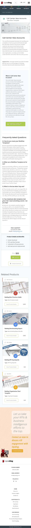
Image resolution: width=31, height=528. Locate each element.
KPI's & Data (15, 501)
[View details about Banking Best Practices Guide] (16, 287)
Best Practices (15, 508)
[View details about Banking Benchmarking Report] (16, 319)
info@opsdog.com (17, 231)
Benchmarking (15, 514)
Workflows (15, 506)
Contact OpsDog (17, 450)
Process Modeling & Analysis (15, 518)
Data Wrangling (15, 521)
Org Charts (15, 504)
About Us (15, 491)
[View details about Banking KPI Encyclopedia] (16, 350)
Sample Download (16, 263)
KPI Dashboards (15, 516)
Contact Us (15, 495)
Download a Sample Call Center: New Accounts (15, 124)
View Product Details (11, 304)
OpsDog (6, 2)
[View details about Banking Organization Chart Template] (16, 381)
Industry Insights (15, 493)
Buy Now (16, 257)
